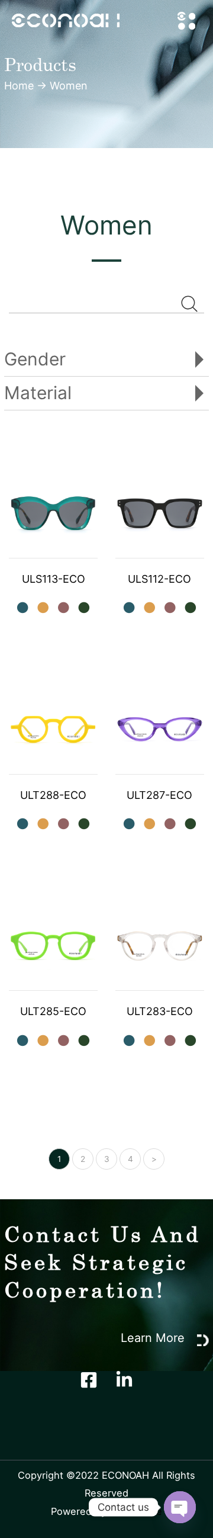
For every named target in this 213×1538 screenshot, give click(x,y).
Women (69, 85)
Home (19, 85)
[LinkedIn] (124, 1380)
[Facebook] (89, 1380)
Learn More (154, 1338)
